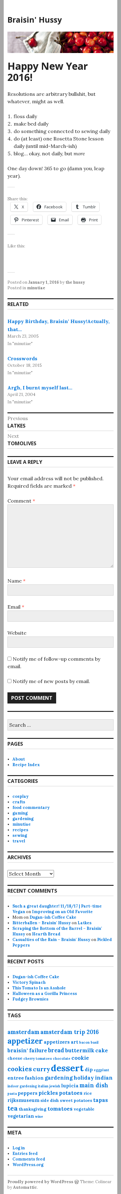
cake (101, 1050)
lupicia (69, 1086)
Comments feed (28, 1159)
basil (95, 1042)
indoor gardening (22, 1086)
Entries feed (25, 1153)
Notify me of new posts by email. (51, 681)
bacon (84, 1042)
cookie (80, 1057)
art (74, 1042)
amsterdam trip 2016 (69, 1032)
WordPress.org (27, 1164)
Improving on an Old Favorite (62, 911)
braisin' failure (27, 1050)
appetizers (57, 1042)
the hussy (75, 282)
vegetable (84, 1109)
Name (16, 581)
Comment (21, 501)
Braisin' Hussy (34, 19)
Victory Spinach (29, 982)
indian (104, 1077)
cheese (14, 1058)
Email (15, 607)
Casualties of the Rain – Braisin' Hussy (51, 939)
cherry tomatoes (37, 1058)
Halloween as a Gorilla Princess (44, 993)
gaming (20, 813)
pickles (48, 1093)
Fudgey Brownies (30, 999)
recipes (20, 829)
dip (89, 1069)
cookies (19, 1069)
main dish (93, 1085)
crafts (18, 802)
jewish (54, 1086)
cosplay (20, 796)
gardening (23, 818)
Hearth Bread (46, 934)
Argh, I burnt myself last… (39, 387)
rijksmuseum (23, 1100)
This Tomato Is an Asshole (39, 988)
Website (16, 633)
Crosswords (22, 358)
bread (56, 1050)
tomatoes (60, 1108)
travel (18, 841)
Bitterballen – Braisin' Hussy (41, 922)
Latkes (85, 922)
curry (41, 1069)
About (18, 759)
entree (15, 1078)
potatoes (71, 1093)
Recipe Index (26, 764)
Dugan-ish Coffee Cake (52, 917)
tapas (100, 1100)
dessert (67, 1068)
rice (87, 1093)
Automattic (25, 1187)
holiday (84, 1077)
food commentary (31, 807)
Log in (18, 1148)
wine (39, 1116)
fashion (34, 1078)
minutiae (36, 288)
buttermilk (79, 1050)
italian (43, 1086)
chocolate (61, 1058)
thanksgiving (33, 1109)
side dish (49, 1100)
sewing (19, 835)
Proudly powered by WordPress (40, 1181)
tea (12, 1108)
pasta (12, 1093)
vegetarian (20, 1116)
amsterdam (23, 1032)
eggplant (101, 1070)
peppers (28, 1093)
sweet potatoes (76, 1100)
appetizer (25, 1041)
